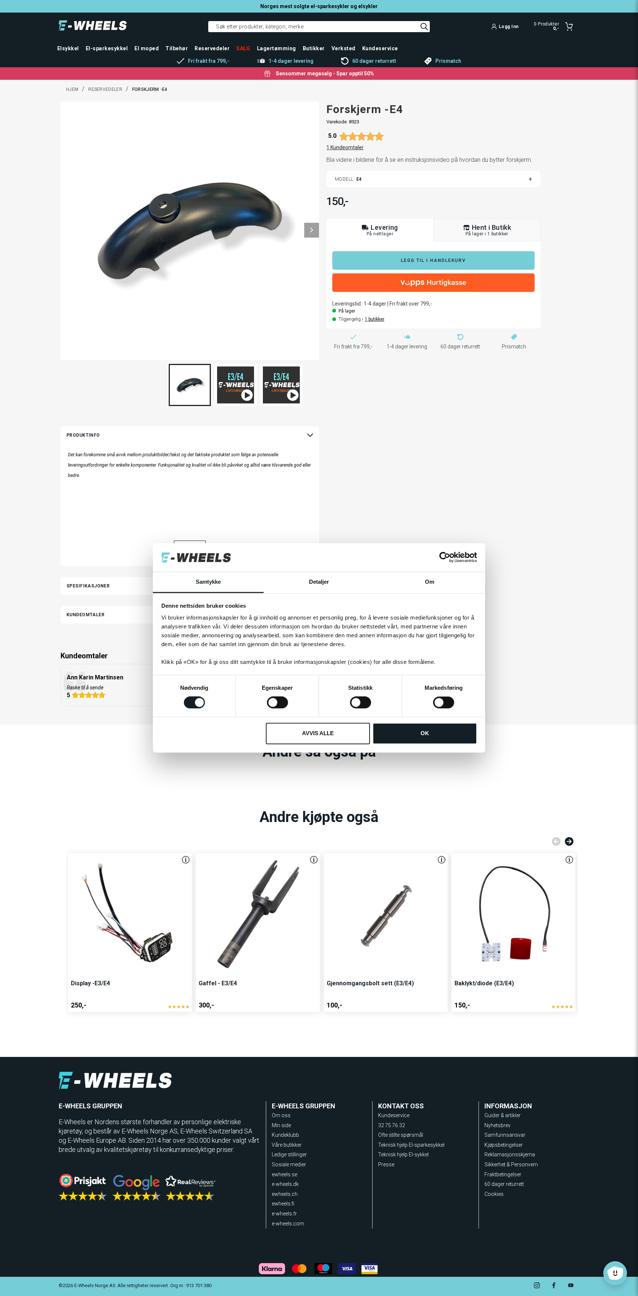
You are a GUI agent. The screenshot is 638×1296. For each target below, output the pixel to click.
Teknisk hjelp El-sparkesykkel (411, 1145)
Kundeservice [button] (380, 48)
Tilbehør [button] (176, 48)
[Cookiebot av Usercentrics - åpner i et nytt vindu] (444, 557)
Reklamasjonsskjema (509, 1154)
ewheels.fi (283, 1204)
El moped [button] (146, 48)
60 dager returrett (504, 1184)
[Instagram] (536, 1286)
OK (425, 733)
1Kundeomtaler (345, 147)
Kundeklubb (285, 1135)
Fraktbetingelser (502, 1174)
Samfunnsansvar (504, 1135)
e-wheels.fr (284, 1214)
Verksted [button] (344, 48)
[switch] (277, 703)
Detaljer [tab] (319, 582)
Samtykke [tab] (208, 582)
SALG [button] (243, 48)
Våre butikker (287, 1145)
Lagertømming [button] (276, 48)
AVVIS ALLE (318, 733)
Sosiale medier (289, 1164)
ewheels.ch (285, 1194)
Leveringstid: (347, 304)
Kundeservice (393, 1115)
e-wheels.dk (285, 1184)
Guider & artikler (502, 1115)
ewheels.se (284, 1174)
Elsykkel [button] (68, 48)
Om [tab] (429, 582)
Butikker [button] (314, 48)
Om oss (281, 1115)
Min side (281, 1125)
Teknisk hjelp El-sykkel (403, 1154)
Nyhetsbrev (497, 1125)
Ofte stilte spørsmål (400, 1135)
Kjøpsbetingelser (503, 1145)
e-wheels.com (288, 1224)
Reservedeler (105, 89)
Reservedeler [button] (212, 48)
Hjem (72, 89)
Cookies (494, 1194)
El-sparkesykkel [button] (107, 48)
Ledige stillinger (289, 1154)
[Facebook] (553, 1286)
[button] (311, 230)
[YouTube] (570, 1286)
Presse (386, 1164)
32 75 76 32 (391, 1125)
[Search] (424, 26)
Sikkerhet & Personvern (511, 1164)
